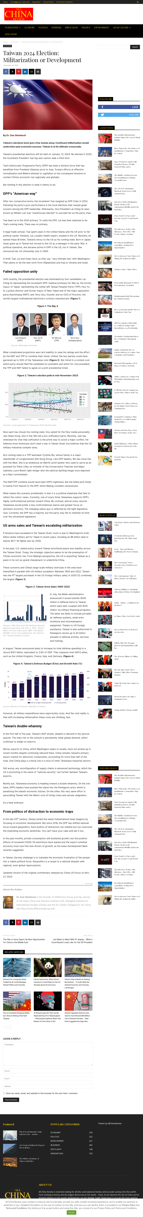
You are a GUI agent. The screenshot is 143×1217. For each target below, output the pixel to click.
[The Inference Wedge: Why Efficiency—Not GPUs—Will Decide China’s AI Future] (105, 233)
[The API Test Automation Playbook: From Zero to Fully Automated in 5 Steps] (105, 192)
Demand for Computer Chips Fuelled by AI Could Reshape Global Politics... (125, 419)
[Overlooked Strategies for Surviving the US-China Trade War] (105, 539)
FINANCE (86, 27)
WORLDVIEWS (11, 27)
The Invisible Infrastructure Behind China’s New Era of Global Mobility (127, 137)
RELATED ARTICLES (14, 952)
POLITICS (43, 27)
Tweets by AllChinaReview (109, 1123)
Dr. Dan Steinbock (16, 135)
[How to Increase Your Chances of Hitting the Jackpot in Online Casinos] (105, 259)
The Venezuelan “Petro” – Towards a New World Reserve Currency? (126, 565)
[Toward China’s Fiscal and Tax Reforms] (105, 460)
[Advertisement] (89, 14)
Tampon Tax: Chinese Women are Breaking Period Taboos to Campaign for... (126, 405)
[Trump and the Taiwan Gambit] (105, 713)
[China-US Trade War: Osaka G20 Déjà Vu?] (105, 687)
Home (5, 2)
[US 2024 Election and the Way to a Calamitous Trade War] (105, 313)
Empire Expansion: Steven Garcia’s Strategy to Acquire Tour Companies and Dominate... (127, 352)
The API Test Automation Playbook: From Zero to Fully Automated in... (125, 191)
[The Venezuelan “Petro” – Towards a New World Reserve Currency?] (105, 566)
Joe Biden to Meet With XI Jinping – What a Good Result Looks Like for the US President (72, 941)
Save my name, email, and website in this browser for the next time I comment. (42, 1093)
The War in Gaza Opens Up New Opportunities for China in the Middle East (24, 941)
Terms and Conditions (64, 2)
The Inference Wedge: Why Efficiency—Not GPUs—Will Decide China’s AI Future (124, 231)
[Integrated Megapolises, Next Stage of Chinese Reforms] (105, 367)
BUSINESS (56, 27)
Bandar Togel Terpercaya (99, 1197)
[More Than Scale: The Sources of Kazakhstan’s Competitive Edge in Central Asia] (105, 152)
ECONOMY (30, 27)
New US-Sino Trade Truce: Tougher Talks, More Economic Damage (126, 672)
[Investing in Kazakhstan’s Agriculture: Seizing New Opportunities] (105, 246)
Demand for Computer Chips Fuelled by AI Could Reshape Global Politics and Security (14, 982)
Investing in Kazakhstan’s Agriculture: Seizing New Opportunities (124, 245)
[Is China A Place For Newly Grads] (105, 620)
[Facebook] (6, 71)
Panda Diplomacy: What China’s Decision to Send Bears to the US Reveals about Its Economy (47, 982)
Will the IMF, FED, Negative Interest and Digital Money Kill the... (125, 645)
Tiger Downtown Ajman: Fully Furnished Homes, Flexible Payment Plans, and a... (125, 164)
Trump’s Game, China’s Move (125, 269)
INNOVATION (71, 27)
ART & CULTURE (121, 27)
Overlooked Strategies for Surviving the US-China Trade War (125, 538)
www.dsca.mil (17, 628)
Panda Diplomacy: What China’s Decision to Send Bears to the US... (126, 446)
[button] (138, 2)
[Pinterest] (19, 71)
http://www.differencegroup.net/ (38, 908)
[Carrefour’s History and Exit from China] (105, 526)
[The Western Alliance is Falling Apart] (105, 660)
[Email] (31, 71)
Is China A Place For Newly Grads (127, 616)
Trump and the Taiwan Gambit (126, 710)
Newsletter (36, 2)
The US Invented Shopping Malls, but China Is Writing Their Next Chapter (16, 1016)
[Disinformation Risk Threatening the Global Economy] (105, 300)
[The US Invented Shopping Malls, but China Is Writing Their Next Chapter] (17, 1001)
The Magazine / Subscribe (20, 2)
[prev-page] (5, 1027)
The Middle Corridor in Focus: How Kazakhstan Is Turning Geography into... (125, 177)
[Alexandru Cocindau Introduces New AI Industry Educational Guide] (105, 340)
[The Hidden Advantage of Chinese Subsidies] (10, 1162)
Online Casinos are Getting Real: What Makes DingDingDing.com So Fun (126, 379)
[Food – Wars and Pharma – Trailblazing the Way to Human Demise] (105, 553)
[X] (12, 71)
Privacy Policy (48, 2)
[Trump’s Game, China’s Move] (105, 273)
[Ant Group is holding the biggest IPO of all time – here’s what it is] (10, 1149)
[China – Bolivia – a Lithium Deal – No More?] (105, 606)
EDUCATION (11, 34)
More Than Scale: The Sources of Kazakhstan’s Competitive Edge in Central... (127, 150)
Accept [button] (71, 1212)
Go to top (88, 884)
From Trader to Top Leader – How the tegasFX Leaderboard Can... (126, 218)
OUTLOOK (15, 42)
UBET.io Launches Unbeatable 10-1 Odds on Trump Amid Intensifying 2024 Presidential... (126, 325)
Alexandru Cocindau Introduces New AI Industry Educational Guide (126, 338)
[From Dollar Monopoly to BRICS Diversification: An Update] (105, 286)
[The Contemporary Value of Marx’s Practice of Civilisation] (105, 579)
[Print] (38, 71)
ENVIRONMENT (101, 27)
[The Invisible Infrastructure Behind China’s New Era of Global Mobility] (105, 138)
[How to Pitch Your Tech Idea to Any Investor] (105, 633)
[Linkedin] (25, 71)
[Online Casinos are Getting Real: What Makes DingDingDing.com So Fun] (105, 380)
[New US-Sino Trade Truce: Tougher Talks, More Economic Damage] (105, 673)
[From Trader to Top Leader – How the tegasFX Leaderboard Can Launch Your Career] (105, 219)
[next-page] (9, 1027)
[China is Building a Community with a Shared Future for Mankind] (105, 593)
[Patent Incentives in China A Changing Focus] (105, 700)
